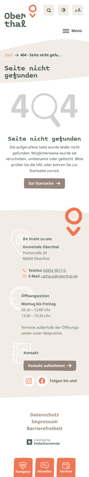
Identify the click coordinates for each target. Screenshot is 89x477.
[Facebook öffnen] (42, 380)
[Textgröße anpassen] (77, 10)
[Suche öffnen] (48, 10)
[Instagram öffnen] (29, 380)
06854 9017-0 (54, 270)
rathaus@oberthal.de (59, 276)
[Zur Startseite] (21, 16)
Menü (76, 30)
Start (9, 54)
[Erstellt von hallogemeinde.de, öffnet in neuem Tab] (44, 442)
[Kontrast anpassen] (63, 10)
